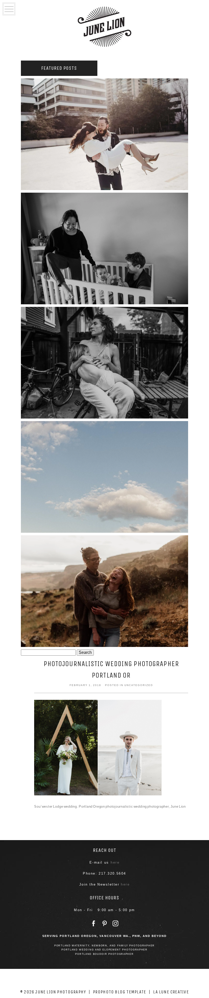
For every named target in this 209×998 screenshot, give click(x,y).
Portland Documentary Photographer (103, 247)
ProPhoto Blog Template (119, 992)
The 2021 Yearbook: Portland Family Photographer (103, 361)
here (115, 862)
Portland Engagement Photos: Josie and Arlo (103, 590)
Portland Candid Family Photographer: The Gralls (103, 476)
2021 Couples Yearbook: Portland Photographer (104, 133)
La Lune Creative (171, 992)
